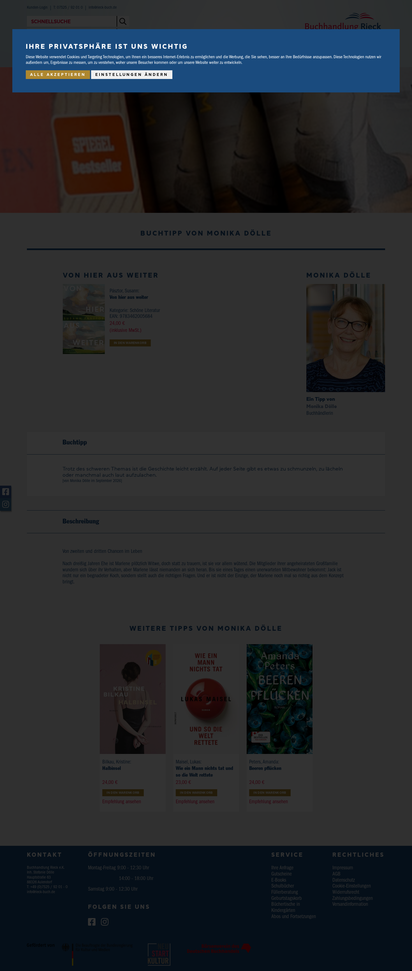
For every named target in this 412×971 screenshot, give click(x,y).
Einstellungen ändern (131, 74)
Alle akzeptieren (58, 74)
